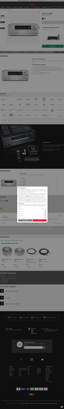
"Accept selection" (21, 203)
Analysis (20, 211)
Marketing (20, 213)
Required (20, 208)
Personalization (21, 215)
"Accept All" (28, 199)
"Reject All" (27, 195)
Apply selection (25, 220)
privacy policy (41, 205)
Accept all (40, 220)
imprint (19, 206)
